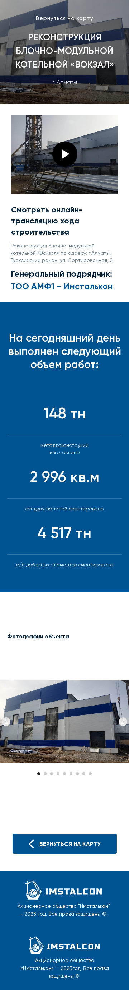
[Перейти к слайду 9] (90, 978)
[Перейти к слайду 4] (58, 978)
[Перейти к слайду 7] (77, 978)
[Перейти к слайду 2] (45, 978)
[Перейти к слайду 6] (71, 978)
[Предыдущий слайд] (6, 926)
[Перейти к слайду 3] (51, 978)
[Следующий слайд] (123, 926)
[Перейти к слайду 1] (38, 978)
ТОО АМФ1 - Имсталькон (62, 286)
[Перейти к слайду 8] (83, 978)
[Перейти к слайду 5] (64, 978)
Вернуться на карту (65, 18)
